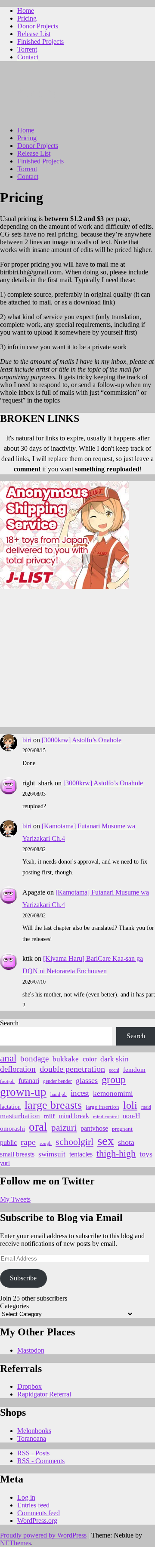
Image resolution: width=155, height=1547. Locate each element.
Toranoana (31, 1438)
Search (9, 1023)
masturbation (20, 1116)
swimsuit (51, 1154)
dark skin (114, 1059)
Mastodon (30, 1350)
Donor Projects (37, 26)
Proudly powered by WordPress (43, 1535)
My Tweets (15, 1199)
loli (130, 1105)
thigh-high (116, 1153)
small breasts (17, 1154)
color (89, 1059)
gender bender (57, 1081)
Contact (27, 57)
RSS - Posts (33, 1453)
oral (38, 1126)
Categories (14, 1306)
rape (28, 1142)
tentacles (81, 1154)
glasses (87, 1080)
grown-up (23, 1092)
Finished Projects (40, 41)
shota (126, 1142)
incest (80, 1093)
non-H (131, 1116)
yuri (5, 1163)
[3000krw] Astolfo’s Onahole (81, 740)
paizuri (64, 1128)
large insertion (102, 1107)
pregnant (122, 1129)
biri (26, 740)
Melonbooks (34, 1430)
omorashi (12, 1128)
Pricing (27, 18)
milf (49, 1116)
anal (8, 1058)
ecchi (114, 1070)
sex (105, 1140)
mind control (106, 1116)
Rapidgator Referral (44, 1394)
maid (146, 1107)
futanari (29, 1080)
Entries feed (33, 1505)
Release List (33, 33)
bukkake (66, 1059)
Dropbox (29, 1386)
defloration (18, 1068)
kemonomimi (113, 1093)
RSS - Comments (41, 1460)
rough (46, 1143)
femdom (134, 1069)
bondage (34, 1058)
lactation (10, 1107)
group (114, 1079)
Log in (26, 1497)
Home (25, 10)
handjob (58, 1094)
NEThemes (15, 1543)
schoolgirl (74, 1141)
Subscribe (23, 1278)
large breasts (53, 1105)
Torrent (27, 49)
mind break (74, 1115)
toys (146, 1154)
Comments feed (38, 1512)
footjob (7, 1081)
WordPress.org (37, 1520)
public (8, 1142)
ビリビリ (37, 96)
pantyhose (94, 1128)
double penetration (72, 1068)
